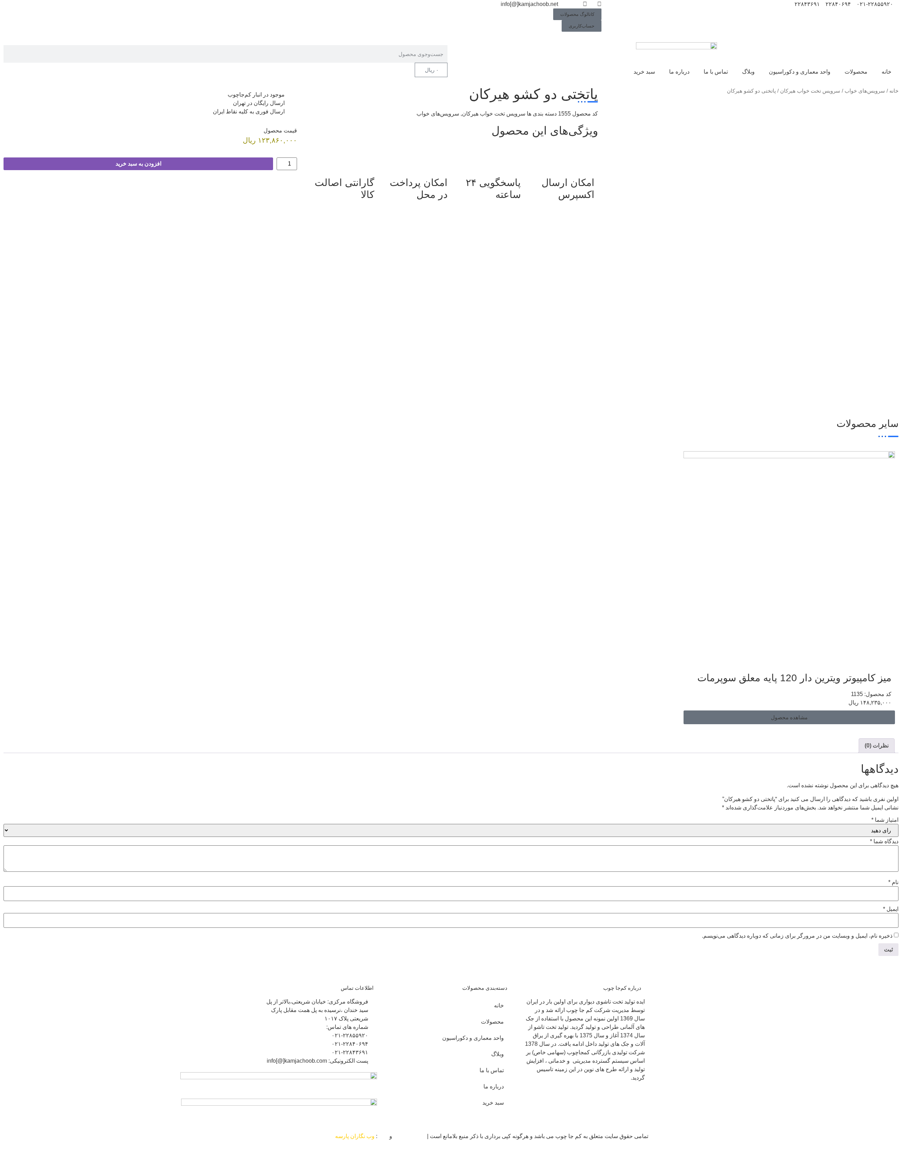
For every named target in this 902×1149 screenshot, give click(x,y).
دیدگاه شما (884, 841)
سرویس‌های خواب (865, 91)
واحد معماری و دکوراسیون (799, 72)
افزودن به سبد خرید (138, 164)
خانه (886, 72)
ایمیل (890, 909)
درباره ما (679, 72)
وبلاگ (748, 72)
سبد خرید (644, 72)
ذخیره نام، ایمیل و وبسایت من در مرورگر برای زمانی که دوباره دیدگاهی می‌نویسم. (797, 936)
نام (893, 882)
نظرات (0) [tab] (877, 746)
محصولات (856, 72)
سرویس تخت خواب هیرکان (810, 91)
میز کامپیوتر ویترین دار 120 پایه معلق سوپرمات (794, 677)
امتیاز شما (884, 820)
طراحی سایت (410, 1136)
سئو (383, 1136)
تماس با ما (716, 72)
